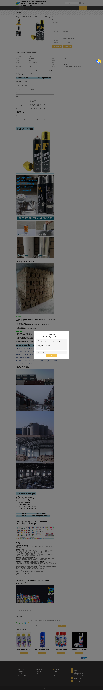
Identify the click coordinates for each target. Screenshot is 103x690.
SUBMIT (51, 355)
